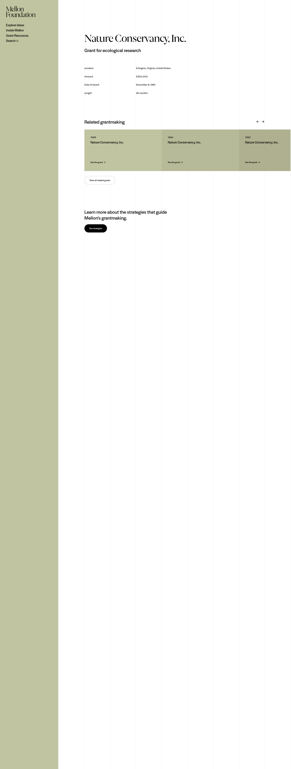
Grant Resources (17, 35)
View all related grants (100, 180)
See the (96, 162)
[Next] (263, 121)
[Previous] (258, 121)
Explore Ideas (15, 25)
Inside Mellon (15, 30)
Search (11, 41)
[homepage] (20, 11)
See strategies (95, 228)
